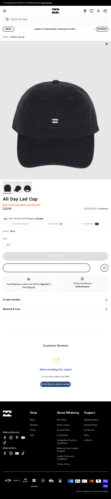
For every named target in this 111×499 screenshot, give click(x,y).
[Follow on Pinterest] (17, 438)
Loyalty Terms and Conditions (65, 458)
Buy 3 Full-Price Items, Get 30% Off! (22, 205)
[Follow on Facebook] (5, 438)
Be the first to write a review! (55, 384)
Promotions (62, 435)
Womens (34, 425)
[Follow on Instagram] (11, 438)
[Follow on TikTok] (5, 442)
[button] (4, 11)
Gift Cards (61, 419)
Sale (32, 435)
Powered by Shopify (100, 491)
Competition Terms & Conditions (67, 442)
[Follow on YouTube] (23, 438)
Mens (32, 419)
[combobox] (58, 19)
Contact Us (89, 430)
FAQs (86, 435)
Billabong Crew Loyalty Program (67, 450)
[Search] (6, 19)
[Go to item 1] (7, 187)
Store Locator (63, 425)
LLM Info (88, 440)
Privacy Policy (63, 430)
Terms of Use (63, 464)
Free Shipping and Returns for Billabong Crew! (27, 3)
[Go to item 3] (27, 187)
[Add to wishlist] (104, 268)
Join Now (39, 218)
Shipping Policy (91, 419)
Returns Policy (90, 425)
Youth (33, 430)
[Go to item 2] (17, 187)
